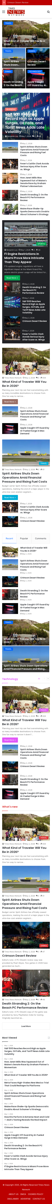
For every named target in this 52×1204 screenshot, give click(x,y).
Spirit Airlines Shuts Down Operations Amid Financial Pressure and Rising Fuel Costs (34, 151)
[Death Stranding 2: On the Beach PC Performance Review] (13, 78)
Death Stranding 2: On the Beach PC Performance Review (13, 86)
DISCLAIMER (12, 1199)
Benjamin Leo (12, 136)
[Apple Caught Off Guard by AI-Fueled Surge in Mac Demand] (38, 78)
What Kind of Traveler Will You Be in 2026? (24, 42)
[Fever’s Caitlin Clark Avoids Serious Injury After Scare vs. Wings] (10, 164)
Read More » (12, 278)
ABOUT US (13, 1194)
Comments (40, 538)
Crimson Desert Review (36, 63)
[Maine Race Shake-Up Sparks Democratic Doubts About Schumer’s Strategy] (10, 209)
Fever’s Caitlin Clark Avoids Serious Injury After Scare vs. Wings (34, 166)
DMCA (23, 1194)
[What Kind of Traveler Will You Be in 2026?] (26, 33)
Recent (9, 538)
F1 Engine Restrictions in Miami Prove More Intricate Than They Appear (24, 258)
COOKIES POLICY (35, 1194)
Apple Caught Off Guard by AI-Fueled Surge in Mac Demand (37, 86)
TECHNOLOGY (35, 71)
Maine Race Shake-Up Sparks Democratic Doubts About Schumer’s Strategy (34, 211)
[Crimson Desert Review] (38, 58)
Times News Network (13, 378)
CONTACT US (39, 1199)
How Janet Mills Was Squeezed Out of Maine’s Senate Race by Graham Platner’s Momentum (33, 182)
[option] (26, 54)
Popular (24, 538)
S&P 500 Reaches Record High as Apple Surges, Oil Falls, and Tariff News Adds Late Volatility (33, 307)
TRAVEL (8, 23)
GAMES (32, 51)
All (39, 679)
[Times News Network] (16, 11)
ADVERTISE (26, 1199)
